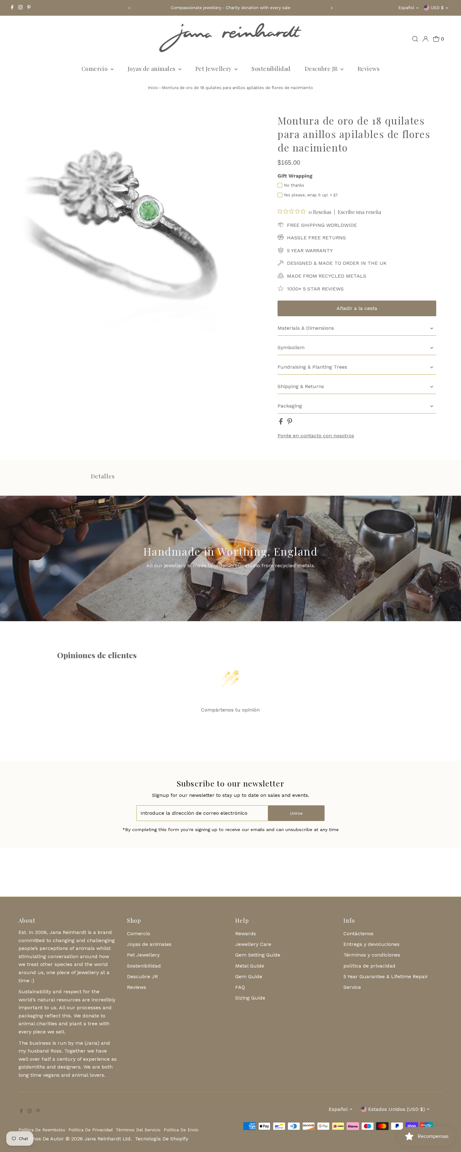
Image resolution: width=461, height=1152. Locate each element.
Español (406, 7)
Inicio (153, 87)
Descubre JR (322, 68)
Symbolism (291, 347)
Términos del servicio (138, 1130)
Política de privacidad (90, 1130)
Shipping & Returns (301, 386)
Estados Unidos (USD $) (396, 1109)
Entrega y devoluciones (371, 944)
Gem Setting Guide (257, 955)
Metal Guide (249, 966)
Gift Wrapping (295, 176)
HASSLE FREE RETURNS (316, 238)
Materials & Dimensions (306, 328)
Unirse (296, 813)
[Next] (332, 8)
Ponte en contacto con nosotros (316, 435)
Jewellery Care (253, 944)
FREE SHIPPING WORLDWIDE (322, 225)
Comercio (95, 68)
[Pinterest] (29, 7)
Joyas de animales (152, 68)
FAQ (240, 987)
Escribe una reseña (359, 212)
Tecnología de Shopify (161, 1139)
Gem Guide (248, 976)
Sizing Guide (250, 998)
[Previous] (129, 8)
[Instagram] (20, 7)
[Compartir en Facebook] (281, 423)
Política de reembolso (42, 1130)
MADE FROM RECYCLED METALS (326, 276)
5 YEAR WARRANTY (310, 250)
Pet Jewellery (214, 68)
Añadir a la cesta (356, 308)
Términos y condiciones (371, 955)
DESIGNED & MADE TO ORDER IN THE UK (337, 263)
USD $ (437, 7)
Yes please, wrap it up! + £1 (310, 195)
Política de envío (181, 1130)
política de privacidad (369, 966)
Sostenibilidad (271, 68)
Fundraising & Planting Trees (312, 367)
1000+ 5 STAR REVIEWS (315, 289)
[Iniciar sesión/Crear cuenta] (425, 39)
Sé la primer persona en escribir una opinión (230, 726)
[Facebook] (12, 7)
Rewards (245, 933)
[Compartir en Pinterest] (289, 423)
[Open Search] (415, 39)
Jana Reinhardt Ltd (107, 1139)
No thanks (294, 185)
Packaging (290, 406)
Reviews (368, 68)
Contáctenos (358, 933)
